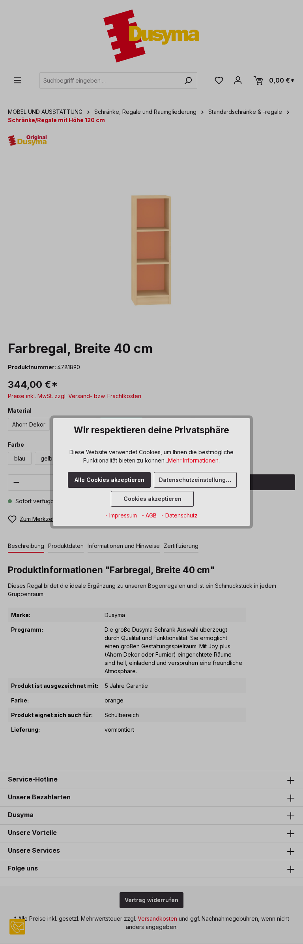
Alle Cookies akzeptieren (109, 479)
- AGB (150, 515)
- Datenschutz (179, 515)
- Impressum (121, 515)
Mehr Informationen (193, 460)
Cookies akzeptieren (152, 498)
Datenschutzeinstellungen (196, 479)
